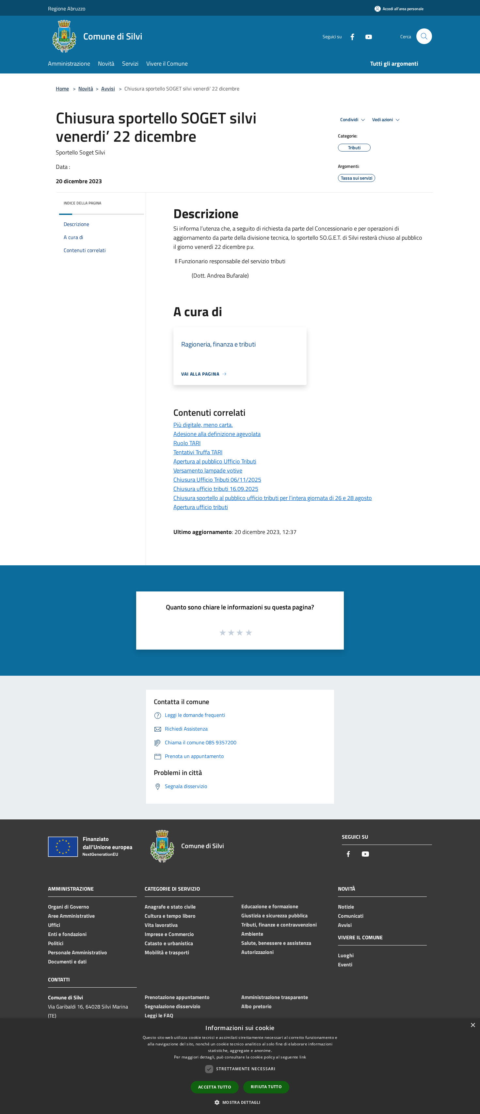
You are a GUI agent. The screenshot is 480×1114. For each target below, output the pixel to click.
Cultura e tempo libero (170, 916)
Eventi (345, 964)
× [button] (472, 1025)
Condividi (349, 119)
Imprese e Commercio (169, 934)
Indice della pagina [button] (82, 203)
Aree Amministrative (71, 916)
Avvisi (108, 88)
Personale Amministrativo (77, 952)
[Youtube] (366, 36)
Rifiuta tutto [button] (266, 1087)
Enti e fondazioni (67, 934)
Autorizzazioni (257, 952)
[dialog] (240, 1066)
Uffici (54, 925)
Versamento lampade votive (207, 470)
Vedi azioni (383, 119)
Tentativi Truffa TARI (197, 452)
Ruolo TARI (186, 443)
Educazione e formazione (269, 906)
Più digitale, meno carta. (203, 424)
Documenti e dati (67, 961)
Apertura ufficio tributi (200, 507)
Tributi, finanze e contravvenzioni (279, 924)
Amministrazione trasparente (274, 997)
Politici (55, 943)
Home (62, 88)
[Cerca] (424, 36)
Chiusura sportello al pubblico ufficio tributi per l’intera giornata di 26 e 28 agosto (272, 497)
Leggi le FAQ (159, 1015)
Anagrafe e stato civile (170, 907)
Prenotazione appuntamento (177, 997)
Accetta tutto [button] (214, 1087)
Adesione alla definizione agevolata (217, 433)
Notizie (346, 907)
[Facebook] (349, 36)
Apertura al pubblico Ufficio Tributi (214, 461)
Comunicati (350, 916)
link (302, 1057)
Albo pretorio (256, 1006)
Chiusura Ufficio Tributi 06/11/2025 (217, 479)
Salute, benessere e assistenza (276, 943)
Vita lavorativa (161, 925)
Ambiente (252, 934)
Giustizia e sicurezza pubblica (274, 915)
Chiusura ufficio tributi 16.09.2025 (215, 488)
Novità (85, 88)
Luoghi (346, 955)
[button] (239, 1102)
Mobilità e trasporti (167, 952)
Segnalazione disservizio (172, 1006)
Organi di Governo (68, 907)
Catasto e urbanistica (169, 943)
